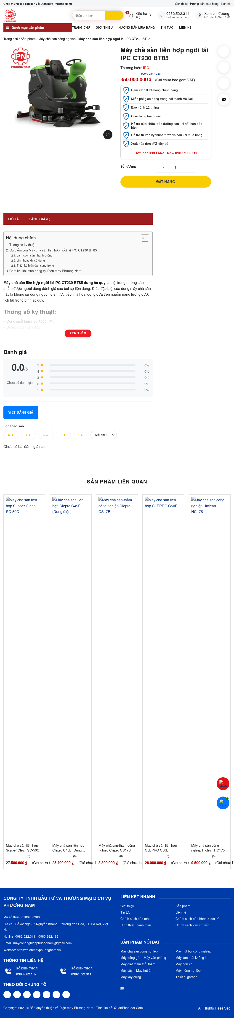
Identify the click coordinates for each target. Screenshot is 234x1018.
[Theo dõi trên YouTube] (66, 995)
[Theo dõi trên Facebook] (7, 995)
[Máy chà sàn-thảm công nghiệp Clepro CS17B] (116, 669)
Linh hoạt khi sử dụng (31, 260)
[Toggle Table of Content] (143, 238)
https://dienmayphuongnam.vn (39, 949)
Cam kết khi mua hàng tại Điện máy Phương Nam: (45, 270)
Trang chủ (81, 27)
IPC (146, 67)
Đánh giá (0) (39, 218)
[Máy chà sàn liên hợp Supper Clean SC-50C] (24, 669)
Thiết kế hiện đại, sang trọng (35, 265)
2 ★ (63, 435)
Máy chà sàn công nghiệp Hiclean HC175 (208, 847)
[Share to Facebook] (223, 51)
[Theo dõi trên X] (36, 995)
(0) (28, 856)
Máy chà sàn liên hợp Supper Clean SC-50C (22, 847)
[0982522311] (223, 783)
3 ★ (45, 435)
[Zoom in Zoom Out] (107, 134)
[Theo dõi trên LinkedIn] (56, 995)
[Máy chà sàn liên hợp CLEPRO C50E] (163, 669)
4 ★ (28, 435)
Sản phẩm (28, 38)
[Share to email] (223, 99)
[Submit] (114, 15)
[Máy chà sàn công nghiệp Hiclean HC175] (209, 669)
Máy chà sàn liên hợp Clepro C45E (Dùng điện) (68, 847)
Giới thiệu (181, 3)
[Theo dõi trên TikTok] (27, 995)
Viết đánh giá (20, 412)
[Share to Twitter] (223, 67)
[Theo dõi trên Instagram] (17, 995)
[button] (37, 27)
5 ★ (11, 435)
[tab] (13, 219)
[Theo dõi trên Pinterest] (46, 995)
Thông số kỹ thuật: (22, 244)
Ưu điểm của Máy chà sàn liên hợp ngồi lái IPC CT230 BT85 (53, 250)
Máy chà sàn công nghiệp (57, 38)
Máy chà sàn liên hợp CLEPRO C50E (161, 847)
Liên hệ (226, 3)
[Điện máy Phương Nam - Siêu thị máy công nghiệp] (36, 15)
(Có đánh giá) (151, 73)
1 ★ (80, 435)
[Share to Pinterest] (223, 83)
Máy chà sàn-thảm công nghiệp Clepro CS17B (116, 847)
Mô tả (13, 218)
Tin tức (167, 27)
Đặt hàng (165, 181)
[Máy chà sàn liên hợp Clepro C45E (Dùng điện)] (70, 669)
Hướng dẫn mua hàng (204, 3)
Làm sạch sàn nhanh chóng (34, 255)
